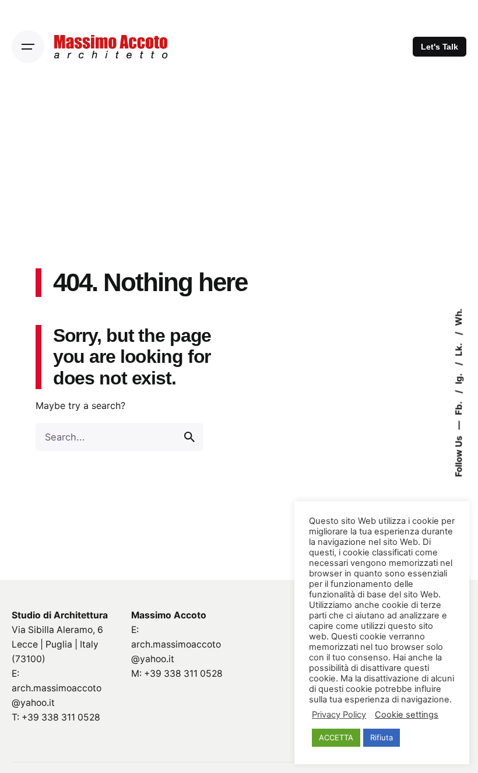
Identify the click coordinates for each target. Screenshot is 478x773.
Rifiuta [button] (381, 737)
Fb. (459, 407)
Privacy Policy (339, 714)
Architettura (81, 615)
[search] (189, 437)
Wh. (459, 317)
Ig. (459, 377)
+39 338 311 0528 (61, 717)
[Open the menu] (28, 46)
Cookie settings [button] (406, 714)
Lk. (459, 348)
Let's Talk (439, 46)
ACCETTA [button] (336, 737)
